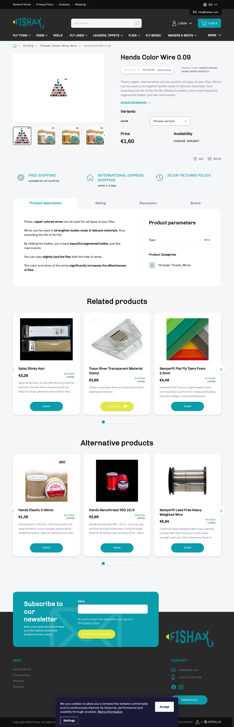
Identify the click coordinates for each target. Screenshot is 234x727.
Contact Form (189, 699)
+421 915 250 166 (189, 677)
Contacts (64, 4)
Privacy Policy (44, 4)
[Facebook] (173, 686)
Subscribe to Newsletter (97, 634)
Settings (69, 720)
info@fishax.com (188, 670)
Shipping (80, 4)
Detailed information (133, 102)
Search (137, 23)
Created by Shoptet (181, 722)
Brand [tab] (196, 203)
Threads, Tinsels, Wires (174, 265)
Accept (164, 707)
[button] (103, 422)
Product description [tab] (46, 203)
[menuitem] (22, 35)
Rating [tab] (100, 203)
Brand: (195, 71)
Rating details (164, 70)
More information (110, 711)
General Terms (22, 4)
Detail (46, 406)
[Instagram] (181, 686)
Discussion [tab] (148, 203)
